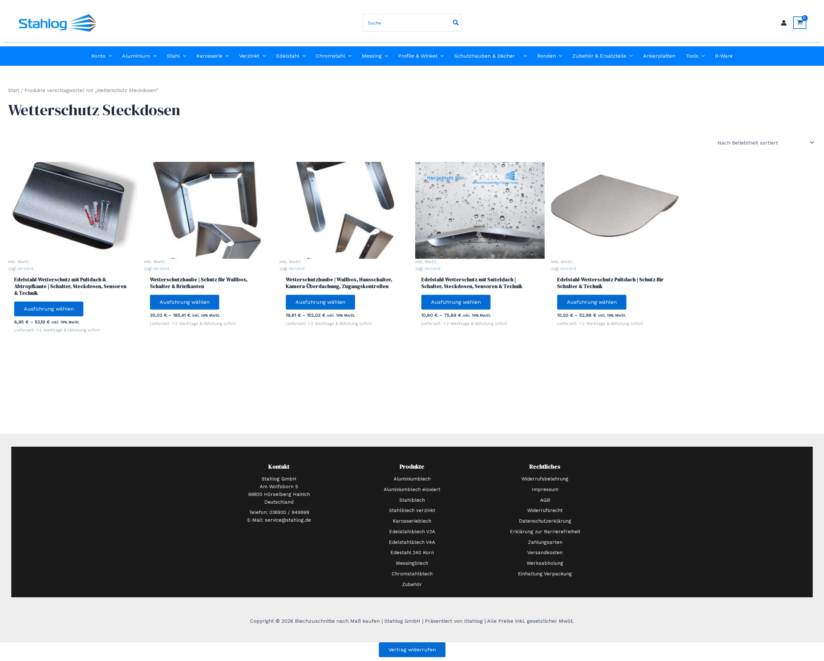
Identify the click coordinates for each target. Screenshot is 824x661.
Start (13, 90)
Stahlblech (412, 500)
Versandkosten (545, 552)
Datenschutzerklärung (545, 521)
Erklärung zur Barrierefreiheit (545, 532)
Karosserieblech (412, 521)
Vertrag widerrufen (412, 650)
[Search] (456, 22)
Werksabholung (545, 563)
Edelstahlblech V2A (412, 532)
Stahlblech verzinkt (412, 510)
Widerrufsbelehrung (544, 479)
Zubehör (412, 584)
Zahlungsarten (545, 542)
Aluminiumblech (412, 479)
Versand (25, 268)
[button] (109, 56)
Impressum (545, 489)
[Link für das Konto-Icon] (784, 23)
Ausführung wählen (49, 309)
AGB (545, 500)
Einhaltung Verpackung (545, 574)
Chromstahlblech (412, 574)
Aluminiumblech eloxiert (412, 489)
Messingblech (412, 563)
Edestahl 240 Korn (412, 552)
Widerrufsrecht (545, 510)
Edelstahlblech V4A (412, 542)
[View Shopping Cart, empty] (799, 22)
